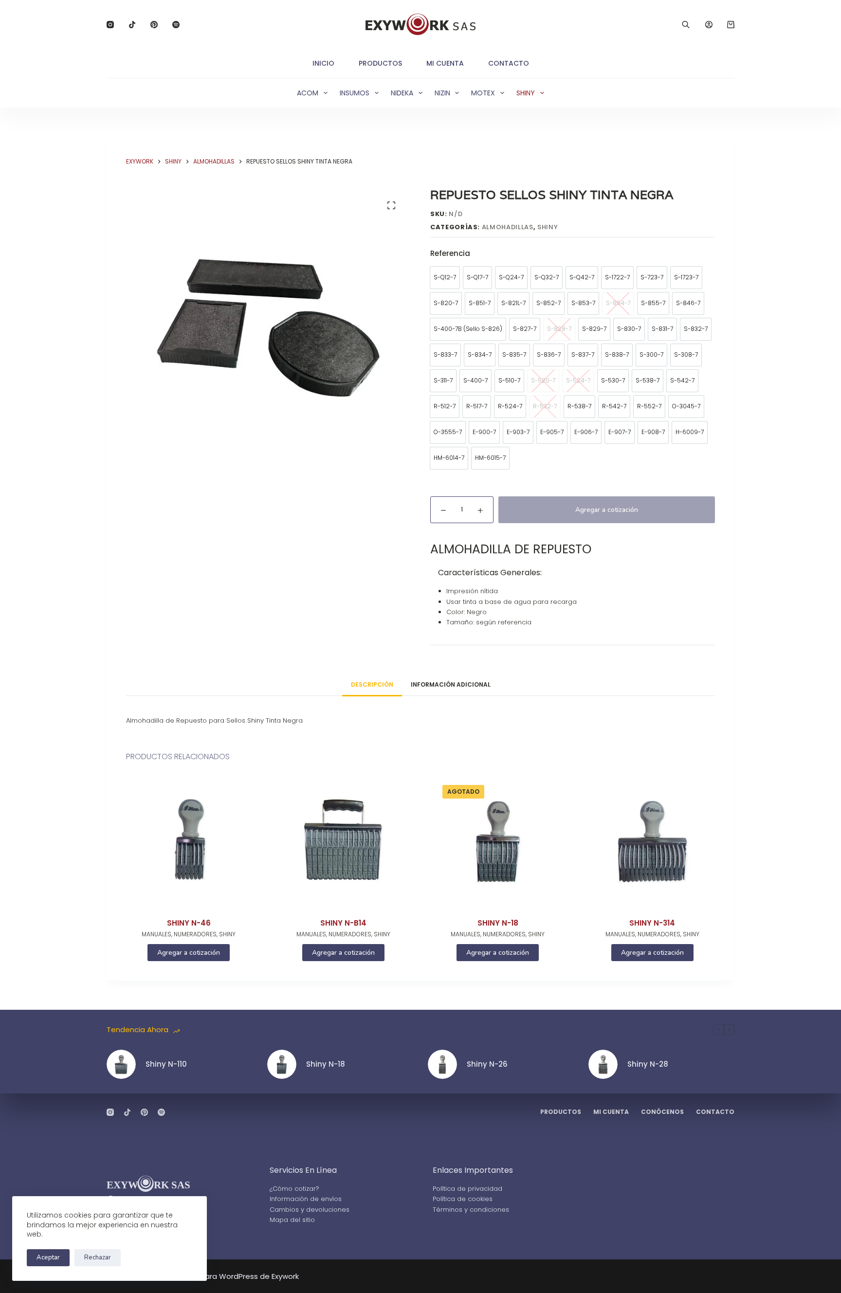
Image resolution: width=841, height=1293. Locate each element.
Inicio (323, 63)
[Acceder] (709, 24)
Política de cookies (463, 1198)
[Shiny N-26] (442, 1064)
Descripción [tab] (372, 684)
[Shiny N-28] (603, 1064)
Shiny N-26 (487, 1064)
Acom (307, 93)
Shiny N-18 (497, 923)
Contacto (508, 63)
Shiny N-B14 (343, 923)
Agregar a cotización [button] (188, 952)
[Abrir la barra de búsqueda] (686, 24)
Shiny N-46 (189, 923)
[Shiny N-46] (189, 842)
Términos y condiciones (471, 1209)
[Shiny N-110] (121, 1064)
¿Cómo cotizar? (294, 1188)
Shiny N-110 (166, 1064)
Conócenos (662, 1112)
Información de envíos (306, 1198)
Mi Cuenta (445, 63)
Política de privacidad (467, 1188)
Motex (483, 93)
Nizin (442, 93)
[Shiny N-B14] (343, 842)
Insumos (354, 93)
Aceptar (48, 1257)
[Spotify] (176, 24)
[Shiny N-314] (652, 842)
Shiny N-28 (647, 1064)
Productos (380, 63)
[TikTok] (132, 24)
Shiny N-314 (652, 923)
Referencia (450, 253)
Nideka (402, 93)
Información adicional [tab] (451, 684)
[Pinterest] (154, 24)
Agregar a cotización (606, 509)
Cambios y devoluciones (309, 1209)
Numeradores (195, 934)
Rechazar (97, 1257)
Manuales (156, 934)
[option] (444, 278)
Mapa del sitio (292, 1219)
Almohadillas (507, 227)
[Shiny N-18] (498, 842)
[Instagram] (110, 24)
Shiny (525, 93)
